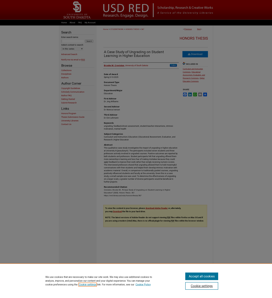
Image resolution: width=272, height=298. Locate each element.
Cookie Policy (143, 284)
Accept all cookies (202, 276)
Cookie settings (87, 284)
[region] (136, 280)
